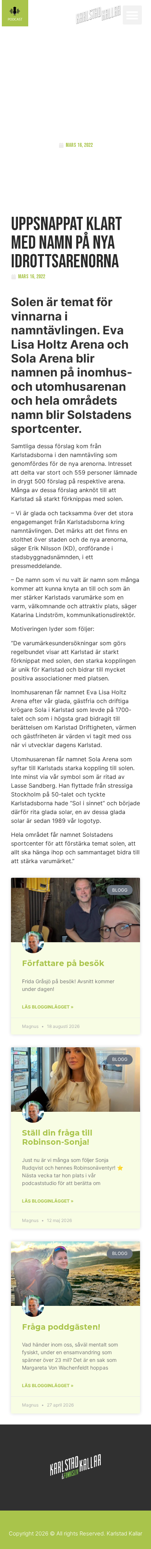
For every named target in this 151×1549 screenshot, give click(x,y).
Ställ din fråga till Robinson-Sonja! (57, 1137)
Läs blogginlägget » (48, 1007)
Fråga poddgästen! (61, 1326)
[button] (132, 15)
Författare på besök (63, 963)
